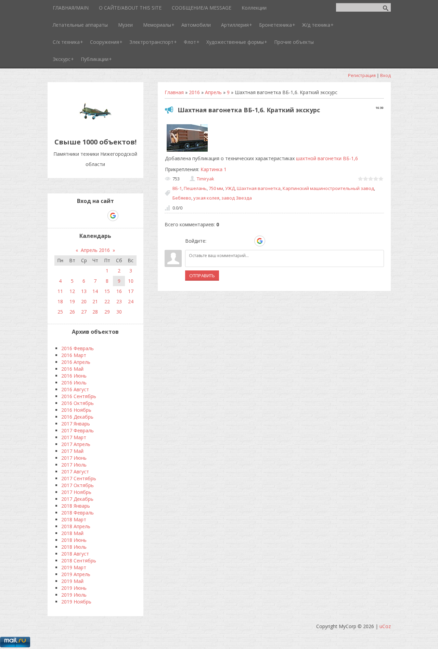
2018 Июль (74, 547)
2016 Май (72, 369)
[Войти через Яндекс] (248, 241)
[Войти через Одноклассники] (272, 241)
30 (119, 311)
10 (130, 281)
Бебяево (181, 198)
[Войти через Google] (259, 241)
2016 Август (75, 389)
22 (107, 301)
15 (107, 291)
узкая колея (206, 198)
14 (95, 291)
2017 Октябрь (77, 485)
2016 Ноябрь (76, 410)
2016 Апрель (75, 362)
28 (95, 311)
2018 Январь (75, 505)
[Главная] (95, 126)
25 (60, 311)
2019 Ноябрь (76, 601)
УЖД (230, 188)
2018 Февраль (77, 512)
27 (84, 311)
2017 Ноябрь (76, 492)
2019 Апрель (75, 574)
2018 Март (73, 519)
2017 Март (73, 437)
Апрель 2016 (95, 250)
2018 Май (72, 533)
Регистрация (362, 75)
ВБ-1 (177, 188)
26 (72, 311)
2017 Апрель (75, 444)
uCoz (385, 626)
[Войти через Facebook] (236, 241)
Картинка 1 (214, 169)
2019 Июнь (74, 588)
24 (130, 301)
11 (60, 291)
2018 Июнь (74, 540)
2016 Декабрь (77, 416)
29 (107, 311)
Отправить (202, 275)
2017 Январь (75, 423)
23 (119, 301)
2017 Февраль (77, 430)
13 (84, 291)
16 (119, 291)
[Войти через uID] (213, 241)
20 (84, 301)
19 (72, 301)
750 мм (216, 188)
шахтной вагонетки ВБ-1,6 (327, 158)
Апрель (213, 92)
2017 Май (72, 451)
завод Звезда (236, 198)
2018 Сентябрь (78, 560)
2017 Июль (74, 464)
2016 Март (73, 355)
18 (60, 301)
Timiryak (205, 179)
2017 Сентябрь (78, 478)
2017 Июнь (74, 458)
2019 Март (73, 567)
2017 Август (75, 471)
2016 (194, 92)
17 (130, 291)
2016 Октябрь (77, 403)
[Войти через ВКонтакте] (224, 241)
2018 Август (75, 553)
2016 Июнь (74, 375)
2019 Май (72, 581)
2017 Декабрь (77, 499)
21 (95, 301)
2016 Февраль (77, 348)
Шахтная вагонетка (259, 188)
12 (72, 291)
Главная (174, 92)
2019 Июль (74, 594)
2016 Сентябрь (78, 396)
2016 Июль (74, 382)
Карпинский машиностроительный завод (328, 188)
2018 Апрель (75, 526)
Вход (385, 75)
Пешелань (195, 188)
